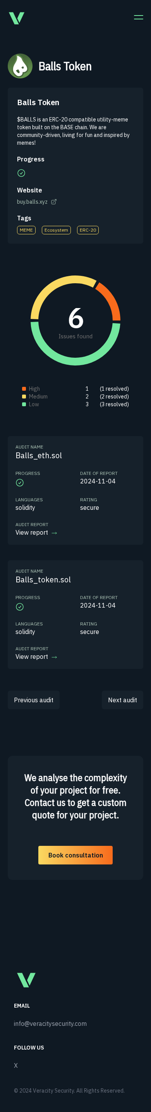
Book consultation (75, 855)
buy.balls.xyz (32, 201)
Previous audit (33, 700)
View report (31, 532)
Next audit (122, 700)
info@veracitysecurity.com (50, 1023)
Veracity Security (53, 1090)
